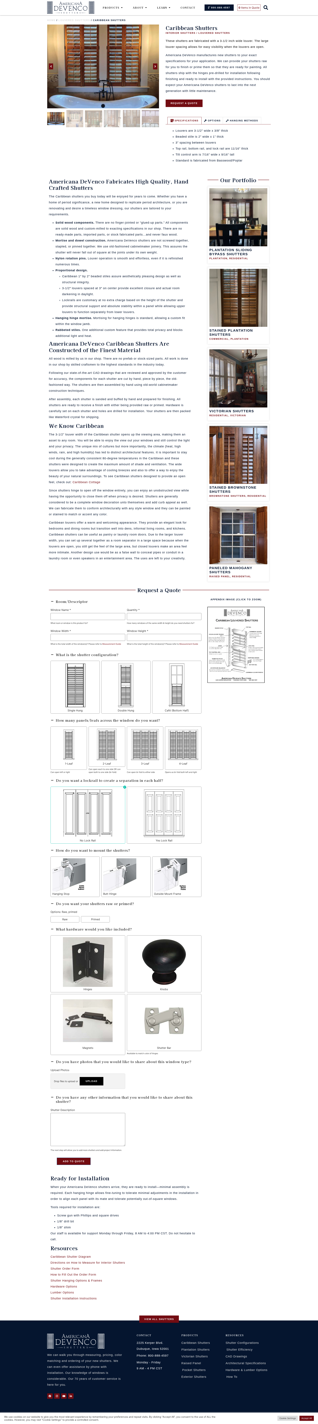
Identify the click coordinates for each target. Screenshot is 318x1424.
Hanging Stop (61, 893)
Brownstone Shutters (227, 496)
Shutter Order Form (65, 1268)
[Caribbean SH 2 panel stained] (103, 66)
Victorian (238, 415)
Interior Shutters (180, 33)
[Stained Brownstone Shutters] (238, 455)
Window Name (61, 610)
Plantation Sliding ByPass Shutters (230, 252)
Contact (188, 7)
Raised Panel (219, 576)
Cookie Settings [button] (287, 1418)
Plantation (218, 258)
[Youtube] (64, 1396)
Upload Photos (60, 1070)
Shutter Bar (164, 1048)
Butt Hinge (109, 893)
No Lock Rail (88, 840)
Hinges (87, 989)
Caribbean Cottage (86, 482)
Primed (95, 919)
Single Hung (75, 710)
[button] (266, 7)
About (138, 7)
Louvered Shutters (74, 20)
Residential (238, 258)
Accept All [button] (306, 1418)
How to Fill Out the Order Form (73, 1274)
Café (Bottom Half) (177, 710)
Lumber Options (62, 1292)
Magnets (87, 1048)
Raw (65, 919)
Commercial (219, 339)
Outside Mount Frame (167, 893)
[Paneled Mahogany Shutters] (238, 535)
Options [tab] (214, 120)
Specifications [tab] (186, 120)
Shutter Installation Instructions (74, 1298)
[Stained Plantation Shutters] (238, 298)
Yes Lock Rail (164, 840)
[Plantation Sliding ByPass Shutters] (238, 217)
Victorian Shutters (231, 411)
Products (111, 7)
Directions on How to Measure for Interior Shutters (88, 1262)
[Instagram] (57, 1396)
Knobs (164, 989)
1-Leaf (69, 763)
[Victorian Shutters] (238, 378)
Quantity (133, 610)
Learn (162, 7)
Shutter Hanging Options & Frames (76, 1280)
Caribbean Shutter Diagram (71, 1256)
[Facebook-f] (50, 1396)
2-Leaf (107, 763)
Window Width (61, 631)
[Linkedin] (71, 1396)
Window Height (137, 631)
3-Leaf (145, 763)
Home (51, 20)
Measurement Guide (111, 644)
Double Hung (126, 710)
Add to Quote (74, 1161)
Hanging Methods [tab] (244, 120)
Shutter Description (63, 1110)
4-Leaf (183, 763)
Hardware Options (64, 1286)
